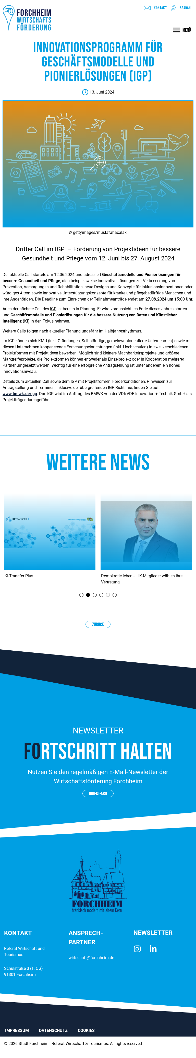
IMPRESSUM (17, 1030)
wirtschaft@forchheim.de (91, 957)
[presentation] (81, 595)
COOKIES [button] (86, 1030)
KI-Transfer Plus (19, 575)
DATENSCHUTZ (53, 1030)
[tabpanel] (50, 541)
